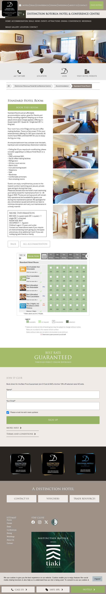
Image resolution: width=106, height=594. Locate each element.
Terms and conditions (19, 434)
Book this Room (27, 108)
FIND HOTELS (96, 5)
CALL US (19, 590)
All (9, 86)
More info (12, 428)
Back (13, 244)
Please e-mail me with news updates (24, 412)
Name (8, 390)
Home (8, 21)
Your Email (10, 401)
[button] (64, 72)
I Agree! (97, 579)
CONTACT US (21, 499)
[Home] (20, 5)
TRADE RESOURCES (84, 499)
